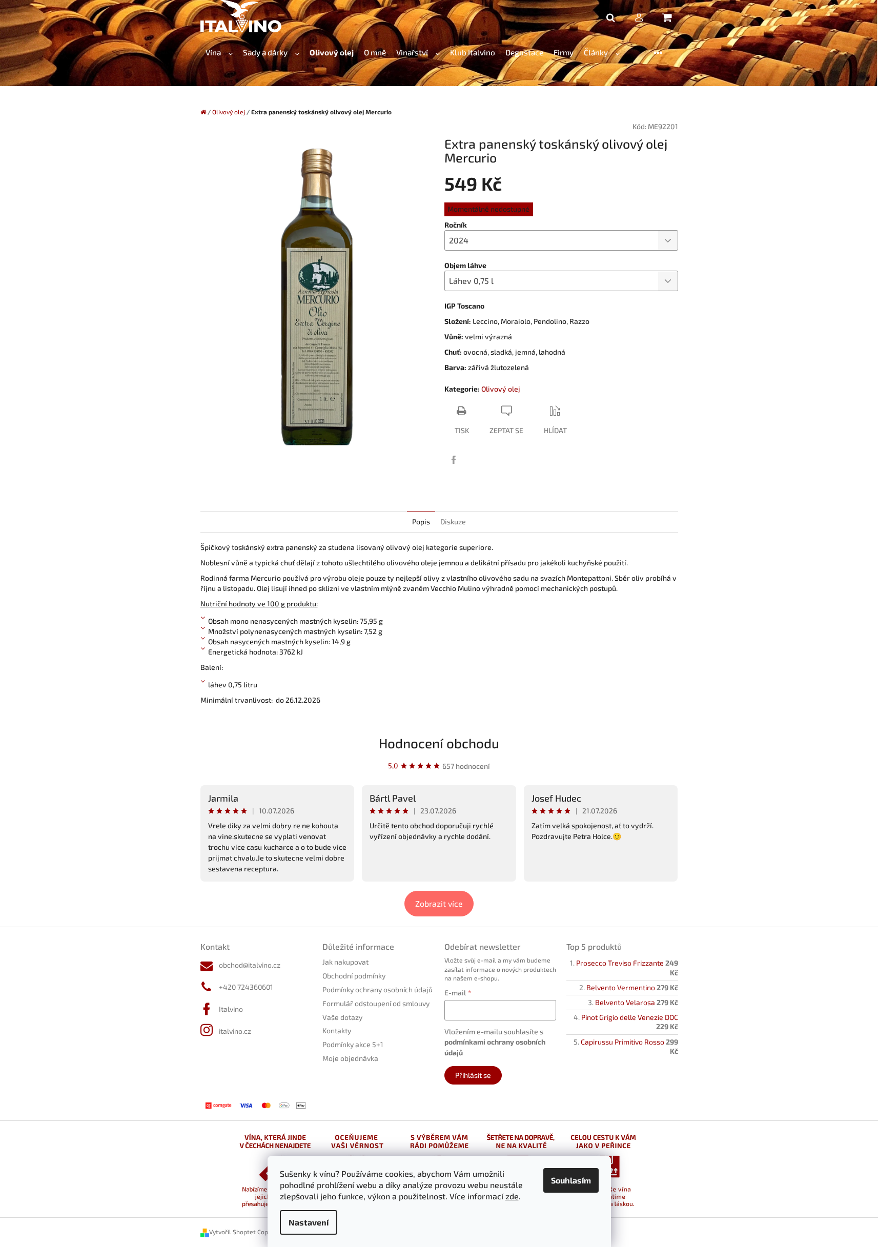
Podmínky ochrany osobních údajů (377, 989)
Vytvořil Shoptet (232, 1231)
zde (512, 1196)
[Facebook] (453, 460)
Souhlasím (571, 1180)
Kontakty (336, 1030)
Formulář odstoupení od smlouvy (376, 1003)
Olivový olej (500, 388)
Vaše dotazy (342, 1017)
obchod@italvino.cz (249, 964)
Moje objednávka (350, 1058)
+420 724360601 (246, 987)
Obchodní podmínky (353, 975)
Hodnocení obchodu (439, 743)
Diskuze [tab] (453, 521)
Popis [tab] (421, 521)
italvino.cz (235, 1031)
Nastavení (309, 1222)
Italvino (231, 1009)
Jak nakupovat (345, 961)
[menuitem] (219, 52)
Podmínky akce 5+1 (352, 1044)
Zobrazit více (439, 903)
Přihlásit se (473, 1075)
